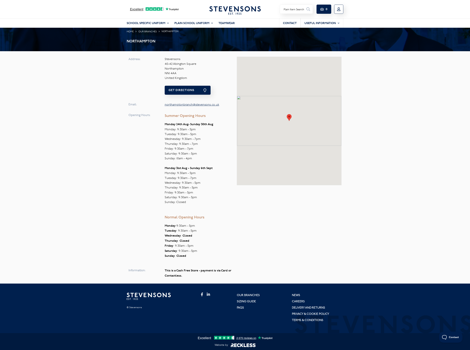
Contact (290, 23)
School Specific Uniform (146, 23)
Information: (137, 270)
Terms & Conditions (307, 320)
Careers (298, 301)
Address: (135, 59)
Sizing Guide (246, 301)
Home (130, 31)
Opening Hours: (140, 115)
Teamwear (226, 23)
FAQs (240, 307)
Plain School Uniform (191, 23)
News (296, 295)
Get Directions (181, 90)
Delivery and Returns (308, 307)
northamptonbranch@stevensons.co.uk (192, 104)
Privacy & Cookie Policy (310, 314)
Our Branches (147, 31)
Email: (133, 104)
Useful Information (320, 23)
